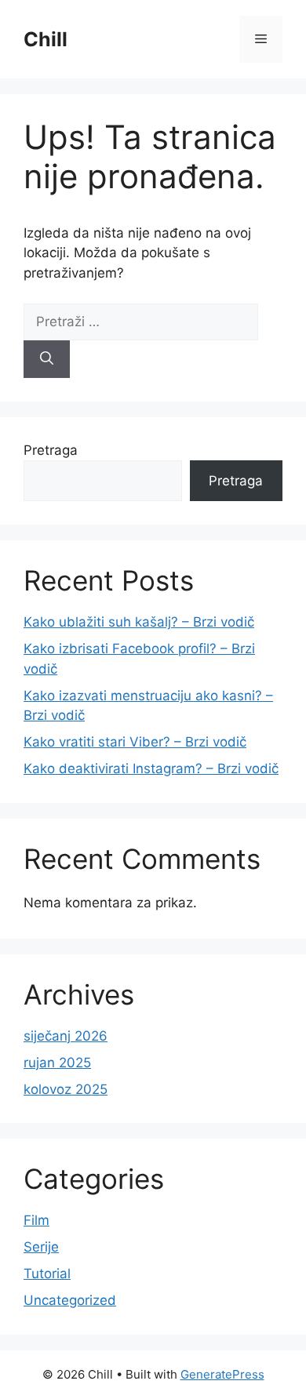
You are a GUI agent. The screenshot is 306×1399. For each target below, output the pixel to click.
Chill (45, 39)
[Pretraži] (47, 359)
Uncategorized (70, 1300)
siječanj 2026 (65, 1036)
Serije (41, 1247)
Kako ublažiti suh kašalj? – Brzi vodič (139, 622)
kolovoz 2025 (65, 1089)
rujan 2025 (57, 1062)
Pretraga (51, 450)
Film (36, 1220)
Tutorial (47, 1273)
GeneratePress (222, 1374)
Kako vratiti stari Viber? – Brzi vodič (135, 742)
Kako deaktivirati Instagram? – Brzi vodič (151, 768)
